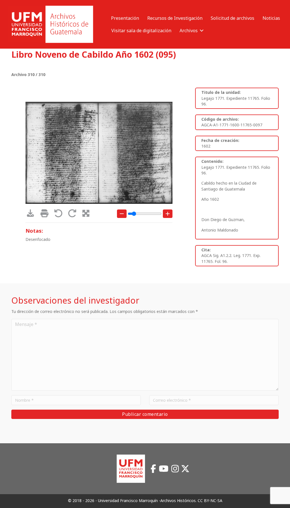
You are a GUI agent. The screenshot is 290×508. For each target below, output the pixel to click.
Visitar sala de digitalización (141, 30)
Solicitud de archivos (232, 18)
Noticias (271, 18)
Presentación (125, 18)
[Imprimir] (46, 214)
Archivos (189, 30)
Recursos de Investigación (174, 18)
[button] (202, 30)
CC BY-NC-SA (210, 500)
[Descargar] (32, 214)
